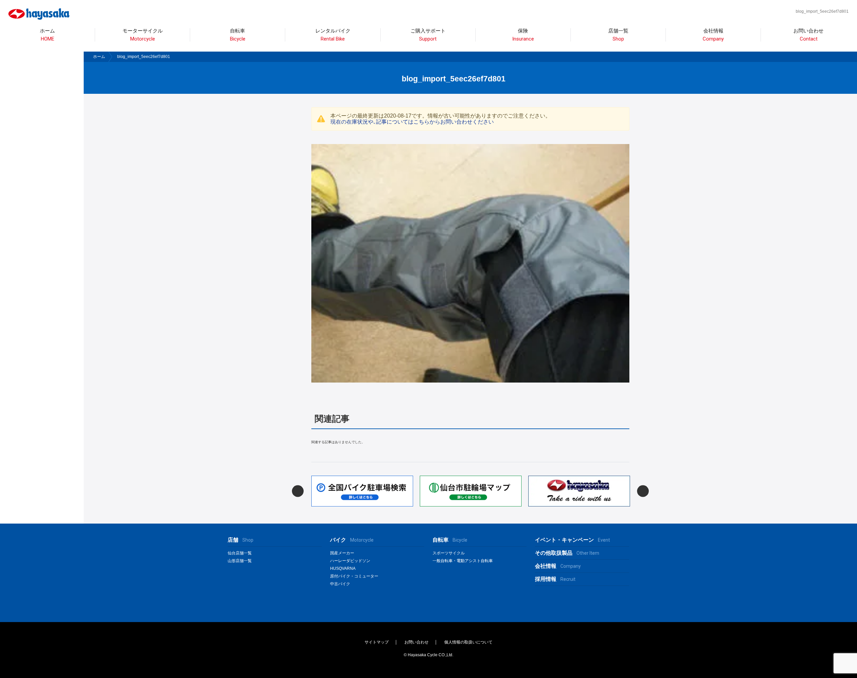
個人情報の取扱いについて (468, 642)
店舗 (240, 540)
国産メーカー (342, 553)
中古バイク (340, 584)
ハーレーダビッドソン (350, 560)
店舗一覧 (618, 35)
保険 (523, 35)
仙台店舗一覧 (240, 553)
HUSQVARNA (343, 568)
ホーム (47, 35)
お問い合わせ (808, 35)
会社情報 (713, 35)
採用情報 (555, 579)
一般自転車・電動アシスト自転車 (463, 560)
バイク (352, 540)
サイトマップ (377, 642)
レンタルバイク (332, 35)
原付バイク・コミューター (354, 576)
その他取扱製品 (567, 553)
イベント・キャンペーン (572, 540)
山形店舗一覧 (240, 560)
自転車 (450, 540)
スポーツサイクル (449, 553)
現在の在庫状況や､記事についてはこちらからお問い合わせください (412, 122)
